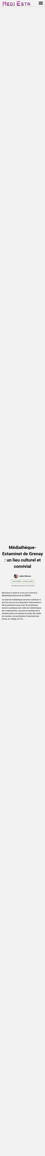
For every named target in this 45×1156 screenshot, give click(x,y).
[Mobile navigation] (41, 3)
